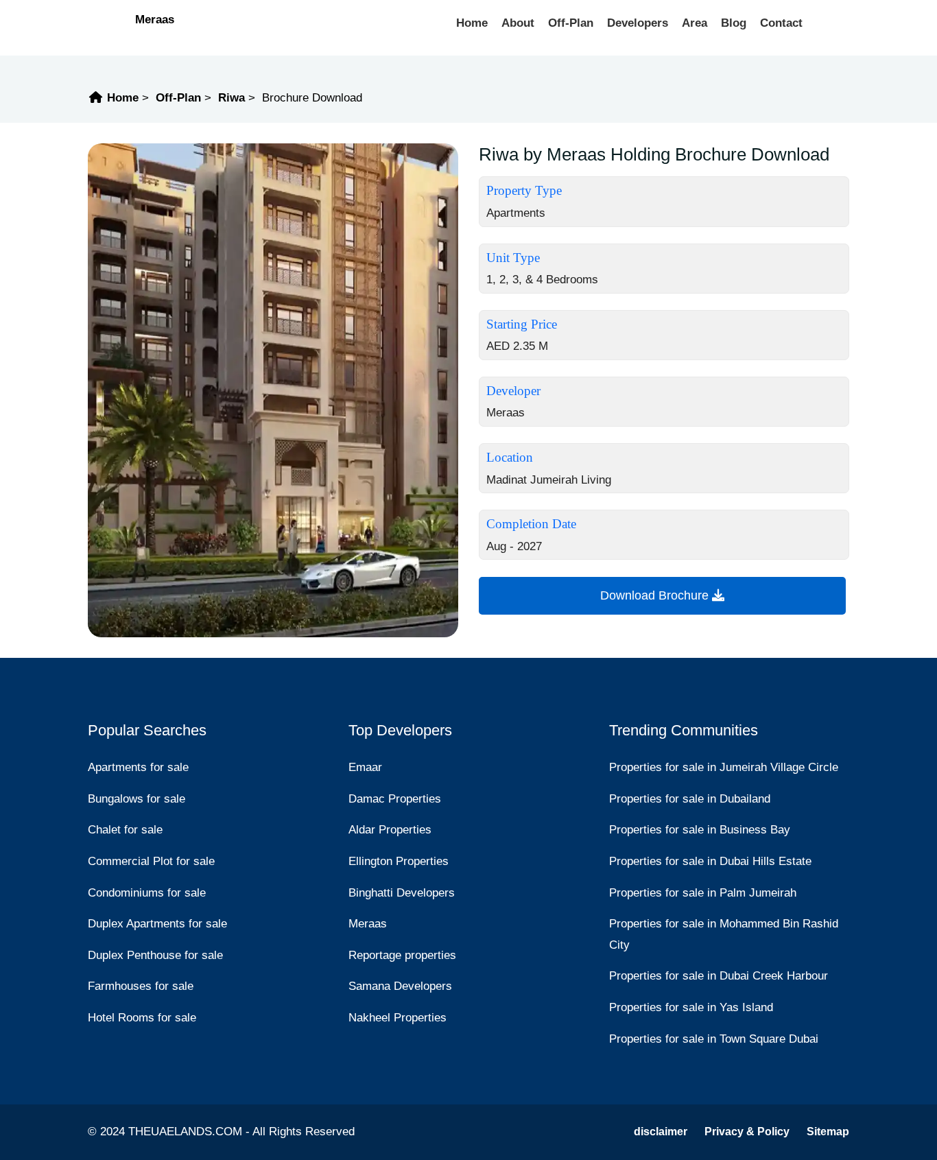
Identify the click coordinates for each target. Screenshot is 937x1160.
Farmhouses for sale (140, 986)
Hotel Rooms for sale (142, 1017)
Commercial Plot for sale (151, 861)
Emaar (365, 767)
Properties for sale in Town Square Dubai (713, 1038)
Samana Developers (400, 986)
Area (694, 22)
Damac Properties (394, 798)
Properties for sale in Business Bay (699, 829)
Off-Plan (570, 22)
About (517, 22)
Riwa (231, 97)
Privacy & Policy (747, 1131)
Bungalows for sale (136, 798)
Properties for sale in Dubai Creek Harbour (718, 975)
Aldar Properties (389, 829)
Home (472, 22)
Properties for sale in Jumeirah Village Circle (723, 767)
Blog (733, 22)
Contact (781, 22)
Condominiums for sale (147, 892)
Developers (637, 22)
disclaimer (660, 1131)
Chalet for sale (125, 829)
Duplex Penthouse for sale (155, 955)
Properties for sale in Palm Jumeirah (702, 892)
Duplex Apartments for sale (157, 923)
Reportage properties (402, 955)
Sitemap (828, 1131)
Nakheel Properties (397, 1017)
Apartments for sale (138, 767)
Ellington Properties (398, 861)
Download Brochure (656, 595)
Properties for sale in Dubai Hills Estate (710, 861)
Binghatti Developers (401, 892)
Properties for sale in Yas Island (691, 1007)
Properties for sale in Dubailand (689, 798)
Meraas (154, 19)
